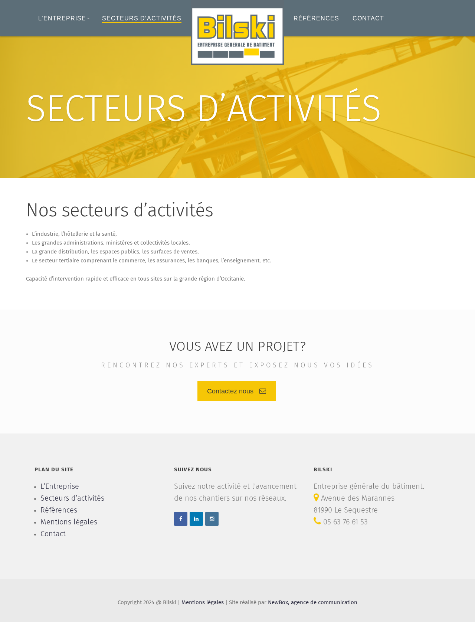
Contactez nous (230, 391)
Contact (368, 18)
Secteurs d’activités (141, 18)
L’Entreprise (62, 18)
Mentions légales (68, 522)
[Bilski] (237, 32)
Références (316, 18)
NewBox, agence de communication (312, 602)
